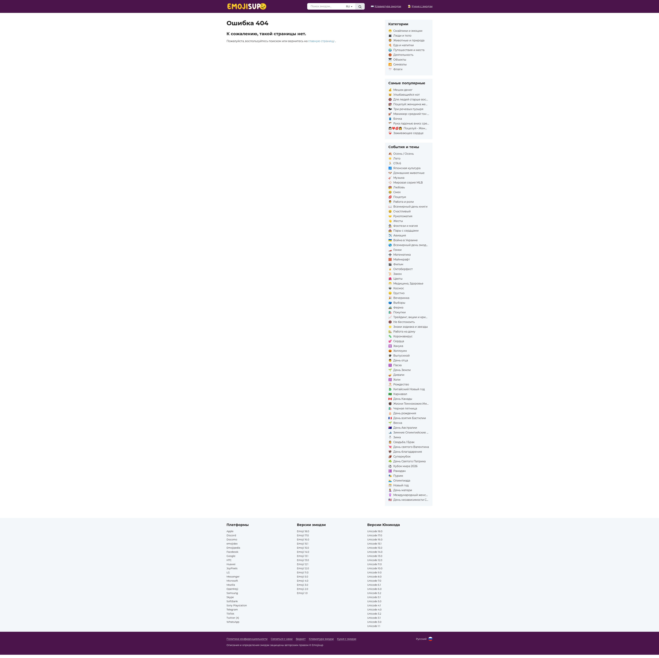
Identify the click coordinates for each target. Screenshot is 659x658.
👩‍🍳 (420, 6)
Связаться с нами (282, 638)
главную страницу (321, 41)
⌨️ (386, 6)
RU (348, 6)
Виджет (301, 638)
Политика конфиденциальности (247, 638)
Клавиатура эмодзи (321, 638)
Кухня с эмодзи (346, 638)
